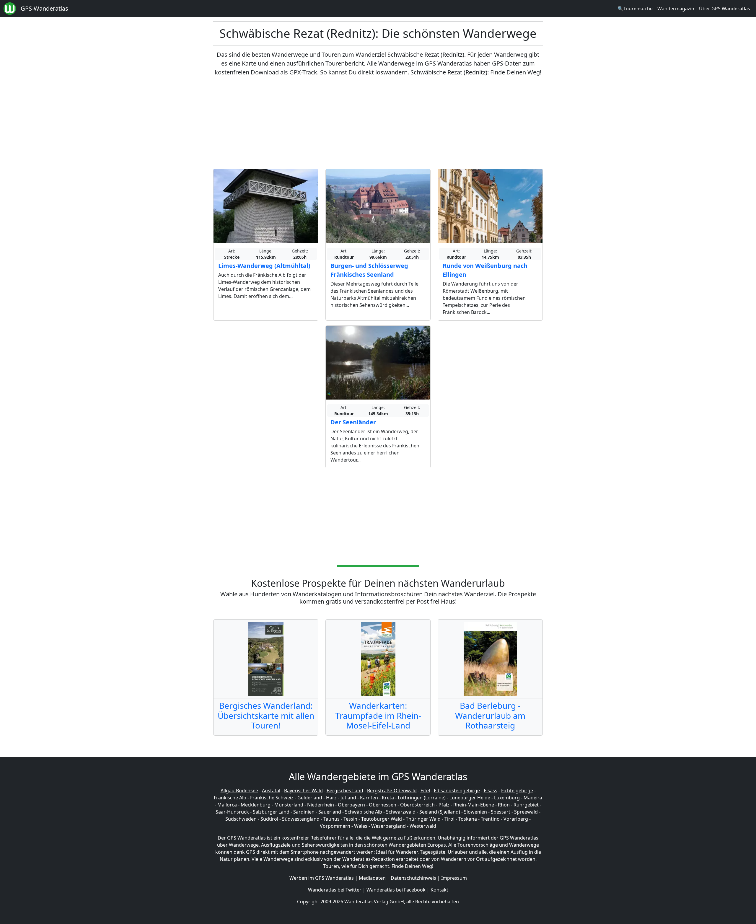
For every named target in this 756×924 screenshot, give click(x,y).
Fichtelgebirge (517, 790)
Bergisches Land (345, 790)
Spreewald (526, 812)
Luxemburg (507, 797)
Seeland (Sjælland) (439, 812)
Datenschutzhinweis (413, 878)
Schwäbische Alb (363, 812)
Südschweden (241, 819)
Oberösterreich (417, 804)
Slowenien (475, 812)
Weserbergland (388, 826)
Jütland (348, 797)
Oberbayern (351, 804)
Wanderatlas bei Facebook (396, 889)
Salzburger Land (271, 812)
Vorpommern (335, 826)
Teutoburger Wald (381, 819)
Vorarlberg (516, 819)
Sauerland (329, 812)
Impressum (454, 878)
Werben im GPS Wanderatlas (321, 878)
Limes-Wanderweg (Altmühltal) (264, 266)
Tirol (449, 819)
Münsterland (288, 804)
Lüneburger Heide (469, 797)
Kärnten (369, 797)
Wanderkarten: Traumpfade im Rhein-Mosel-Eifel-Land (378, 715)
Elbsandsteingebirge (457, 790)
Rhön (504, 804)
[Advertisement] (378, 123)
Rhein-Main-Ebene (473, 804)
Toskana (467, 819)
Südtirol (269, 819)
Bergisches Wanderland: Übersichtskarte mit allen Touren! (266, 715)
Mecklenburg (256, 804)
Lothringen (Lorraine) (422, 797)
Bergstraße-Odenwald (392, 790)
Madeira (533, 797)
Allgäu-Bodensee (239, 790)
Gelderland (309, 797)
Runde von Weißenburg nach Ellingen (485, 270)
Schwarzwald (401, 812)
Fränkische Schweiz (272, 797)
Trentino (490, 819)
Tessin (350, 819)
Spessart (500, 812)
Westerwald (423, 826)
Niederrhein (320, 804)
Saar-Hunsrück (232, 812)
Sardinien (304, 812)
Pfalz (444, 804)
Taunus (331, 819)
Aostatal (271, 790)
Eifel (425, 790)
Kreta (388, 797)
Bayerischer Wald (303, 790)
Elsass (490, 790)
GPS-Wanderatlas (44, 8)
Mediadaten (372, 878)
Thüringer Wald (423, 819)
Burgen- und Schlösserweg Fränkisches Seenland (369, 270)
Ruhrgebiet (526, 804)
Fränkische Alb (230, 797)
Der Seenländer (353, 422)
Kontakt (439, 889)
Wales (360, 826)
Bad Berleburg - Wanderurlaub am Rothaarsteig (490, 715)
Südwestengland (301, 819)
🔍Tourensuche (635, 8)
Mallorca (227, 804)
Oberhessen (382, 804)
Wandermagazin (675, 8)
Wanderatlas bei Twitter (334, 889)
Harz (331, 797)
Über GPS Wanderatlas (724, 8)
